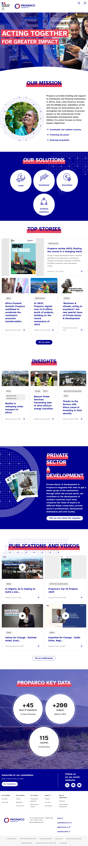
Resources (62, 801)
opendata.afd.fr (62, 831)
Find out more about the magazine (64, 518)
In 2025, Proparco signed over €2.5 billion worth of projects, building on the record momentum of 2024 (44, 314)
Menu (85, 3)
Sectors (18, 799)
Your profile (5, 802)
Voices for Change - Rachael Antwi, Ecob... (20, 639)
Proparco (47, 799)
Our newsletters (9, 784)
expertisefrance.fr (63, 823)
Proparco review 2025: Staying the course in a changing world (64, 250)
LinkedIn (73, 785)
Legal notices (59, 838)
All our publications (44, 658)
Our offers (4, 799)
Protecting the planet (59, 135)
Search (79, 3)
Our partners (48, 806)
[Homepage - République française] (24, 6)
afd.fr (59, 818)
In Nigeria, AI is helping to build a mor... (20, 590)
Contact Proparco (12, 838)
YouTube (79, 785)
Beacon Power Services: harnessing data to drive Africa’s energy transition (43, 402)
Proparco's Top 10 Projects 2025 (63, 590)
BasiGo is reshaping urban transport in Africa (14, 408)
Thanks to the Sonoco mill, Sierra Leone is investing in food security (72, 407)
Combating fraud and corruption (45, 843)
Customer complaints (46, 838)
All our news (44, 342)
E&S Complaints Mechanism (28, 838)
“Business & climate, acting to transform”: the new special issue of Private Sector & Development (72, 311)
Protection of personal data (74, 838)
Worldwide (19, 802)
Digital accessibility (26, 843)
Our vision (48, 802)
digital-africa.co (62, 827)
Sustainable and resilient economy (65, 130)
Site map (62, 843)
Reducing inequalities (59, 140)
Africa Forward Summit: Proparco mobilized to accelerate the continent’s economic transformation (15, 312)
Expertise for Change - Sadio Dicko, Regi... (64, 639)
